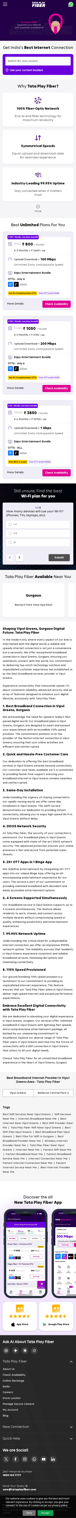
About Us (9, 1369)
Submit (59, 557)
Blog (5, 1415)
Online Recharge (13, 1380)
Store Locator (12, 1398)
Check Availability (14, 1375)
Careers (8, 1392)
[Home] (38, 4)
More (38, 211)
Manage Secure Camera (18, 1404)
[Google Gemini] (15, 1350)
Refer (6, 1386)
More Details (15, 303)
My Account (10, 1410)
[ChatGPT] (6, 1350)
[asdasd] (6, 1459)
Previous (9, 557)
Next (19, 557)
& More (23, 284)
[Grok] (34, 1350)
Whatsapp (70, 4)
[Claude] (24, 1350)
